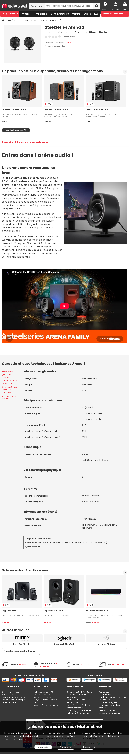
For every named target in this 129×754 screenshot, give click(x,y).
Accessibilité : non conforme (111, 713)
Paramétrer (66, 747)
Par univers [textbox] (36, 6)
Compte (115, 9)
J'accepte (43, 747)
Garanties (6, 393)
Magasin (105, 9)
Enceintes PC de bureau (36, 542)
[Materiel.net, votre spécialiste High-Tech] (14, 6)
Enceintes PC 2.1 (99, 542)
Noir (83, 477)
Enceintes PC (32, 20)
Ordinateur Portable (91, 419)
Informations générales (7, 373)
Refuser (87, 747)
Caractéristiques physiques (9, 388)
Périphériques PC (14, 20)
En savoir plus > (18, 739)
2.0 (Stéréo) (87, 407)
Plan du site (104, 692)
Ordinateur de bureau (92, 413)
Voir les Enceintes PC (16, 130)
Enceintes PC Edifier (22, 644)
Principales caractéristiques (9, 379)
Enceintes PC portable (59, 542)
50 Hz (84, 431)
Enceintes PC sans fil (80, 542)
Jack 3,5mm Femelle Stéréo (95, 460)
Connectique (8, 383)
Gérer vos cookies (107, 710)
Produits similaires (37, 570)
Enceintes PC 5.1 (33, 546)
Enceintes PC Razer (106, 644)
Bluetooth (86, 454)
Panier (124, 9)
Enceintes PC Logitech (64, 644)
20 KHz (85, 437)
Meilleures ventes (12, 570)
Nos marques (105, 694)
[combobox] (37, 6)
